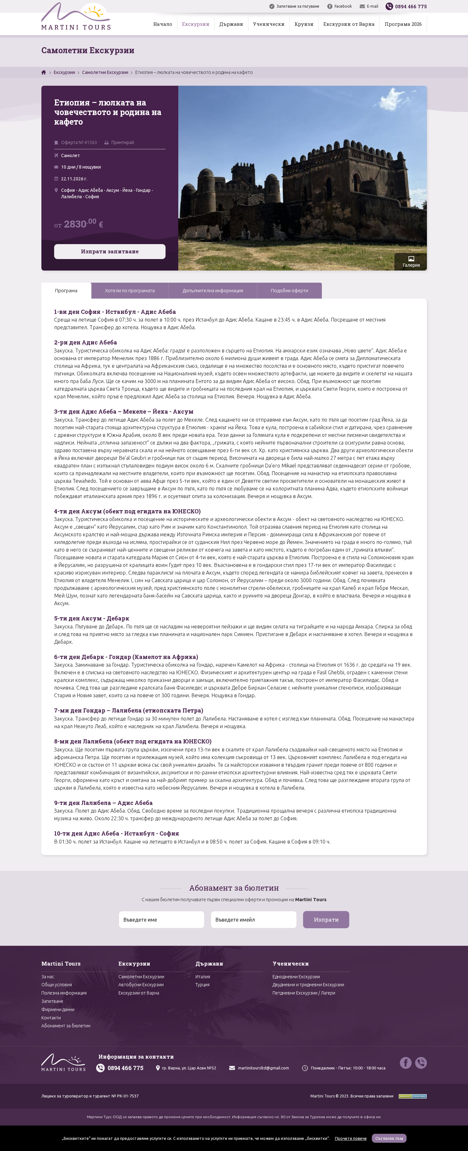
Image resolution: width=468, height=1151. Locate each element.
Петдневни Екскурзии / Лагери (304, 992)
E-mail (372, 6)
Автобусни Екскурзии (141, 984)
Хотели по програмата (130, 290)
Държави (231, 24)
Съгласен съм (389, 1138)
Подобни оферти (289, 290)
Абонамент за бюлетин (65, 1025)
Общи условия (56, 984)
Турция (202, 984)
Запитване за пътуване (298, 6)
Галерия (411, 265)
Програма (66, 290)
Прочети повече (351, 1138)
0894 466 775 (125, 1068)
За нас (47, 976)
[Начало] (44, 72)
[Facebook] (406, 1063)
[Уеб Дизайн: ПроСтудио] (410, 1096)
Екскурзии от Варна (349, 24)
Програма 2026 (403, 24)
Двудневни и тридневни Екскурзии (308, 984)
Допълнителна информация (212, 290)
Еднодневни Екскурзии (296, 976)
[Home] (75, 17)
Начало (162, 24)
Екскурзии (195, 24)
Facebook (343, 6)
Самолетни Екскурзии (105, 72)
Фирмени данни (57, 1009)
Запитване (52, 1001)
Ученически (269, 24)
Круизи (304, 24)
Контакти (51, 1017)
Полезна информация (64, 992)
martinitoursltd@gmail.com (263, 1068)
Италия (202, 976)
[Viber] (421, 1063)
